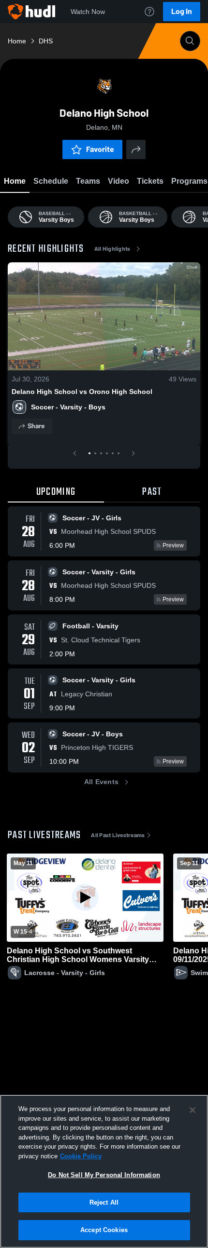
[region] (104, 1171)
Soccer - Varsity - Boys (68, 407)
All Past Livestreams (118, 835)
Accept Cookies (104, 1230)
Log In (181, 11)
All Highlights (112, 249)
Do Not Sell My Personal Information (104, 1175)
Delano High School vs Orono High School (82, 391)
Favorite (100, 149)
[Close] (192, 1110)
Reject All (104, 1202)
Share (36, 426)
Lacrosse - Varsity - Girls (64, 973)
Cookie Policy (81, 1156)
